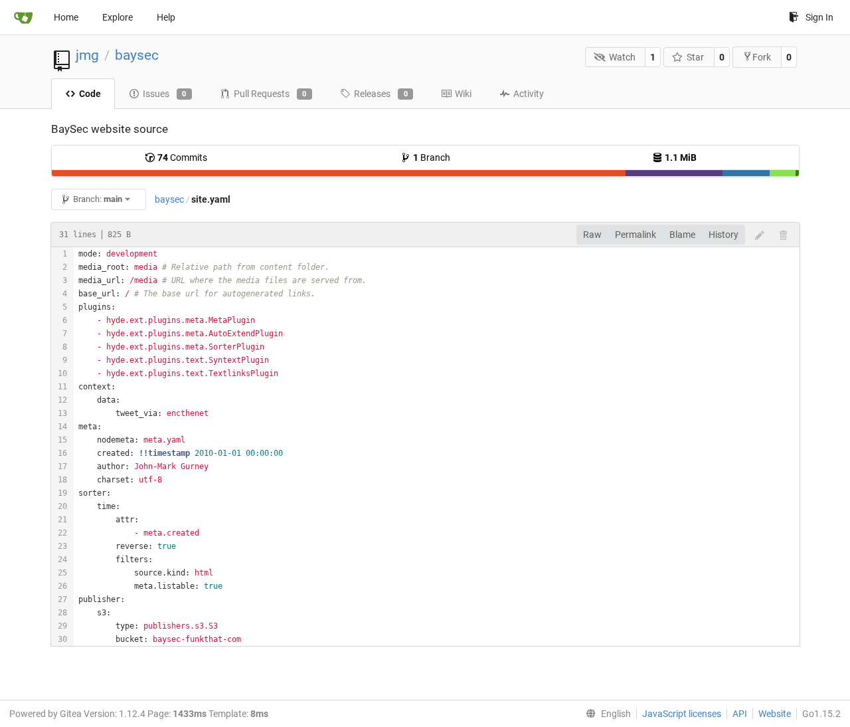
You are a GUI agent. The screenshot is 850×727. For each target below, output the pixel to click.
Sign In (819, 17)
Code (90, 93)
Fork (761, 57)
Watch (622, 57)
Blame (682, 234)
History (723, 234)
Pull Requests (270, 93)
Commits (182, 157)
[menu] (605, 713)
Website (774, 713)
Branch (431, 157)
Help (166, 17)
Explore (117, 17)
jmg (87, 55)
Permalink (635, 234)
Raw (592, 234)
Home (66, 17)
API (739, 713)
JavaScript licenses (681, 713)
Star (695, 57)
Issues (165, 93)
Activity (528, 93)
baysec (137, 55)
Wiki (463, 93)
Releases (381, 93)
